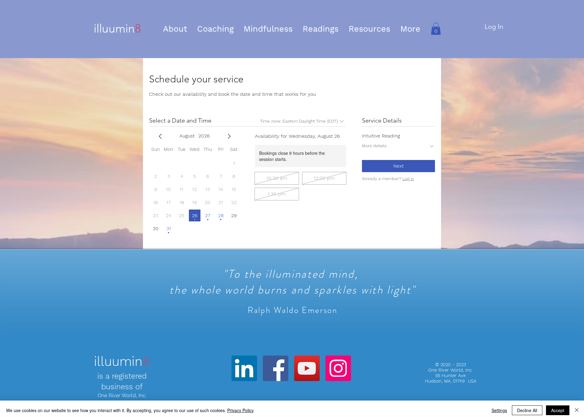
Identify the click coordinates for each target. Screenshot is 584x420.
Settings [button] (499, 410)
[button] (216, 29)
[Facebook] (275, 368)
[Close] (576, 410)
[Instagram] (338, 368)
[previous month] (160, 136)
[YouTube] (307, 368)
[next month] (229, 136)
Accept (557, 410)
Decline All (527, 410)
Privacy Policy (240, 410)
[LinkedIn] (244, 368)
